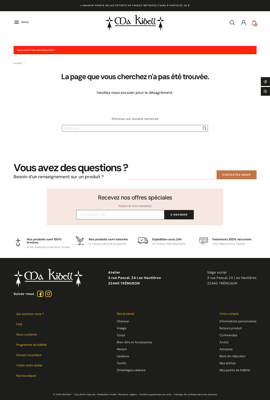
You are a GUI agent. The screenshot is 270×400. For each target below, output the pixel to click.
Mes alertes (227, 363)
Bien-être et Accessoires (134, 342)
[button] (237, 174)
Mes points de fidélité (234, 370)
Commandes (228, 335)
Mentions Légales (127, 394)
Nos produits (125, 314)
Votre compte (229, 314)
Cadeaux (123, 356)
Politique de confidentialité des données (195, 394)
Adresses (226, 349)
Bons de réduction (232, 356)
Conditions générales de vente (155, 394)
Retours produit (230, 328)
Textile (121, 363)
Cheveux (123, 321)
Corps (121, 335)
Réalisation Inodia (107, 394)
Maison (122, 349)
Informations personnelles (238, 321)
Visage (121, 328)
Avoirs (224, 342)
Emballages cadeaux (131, 370)
